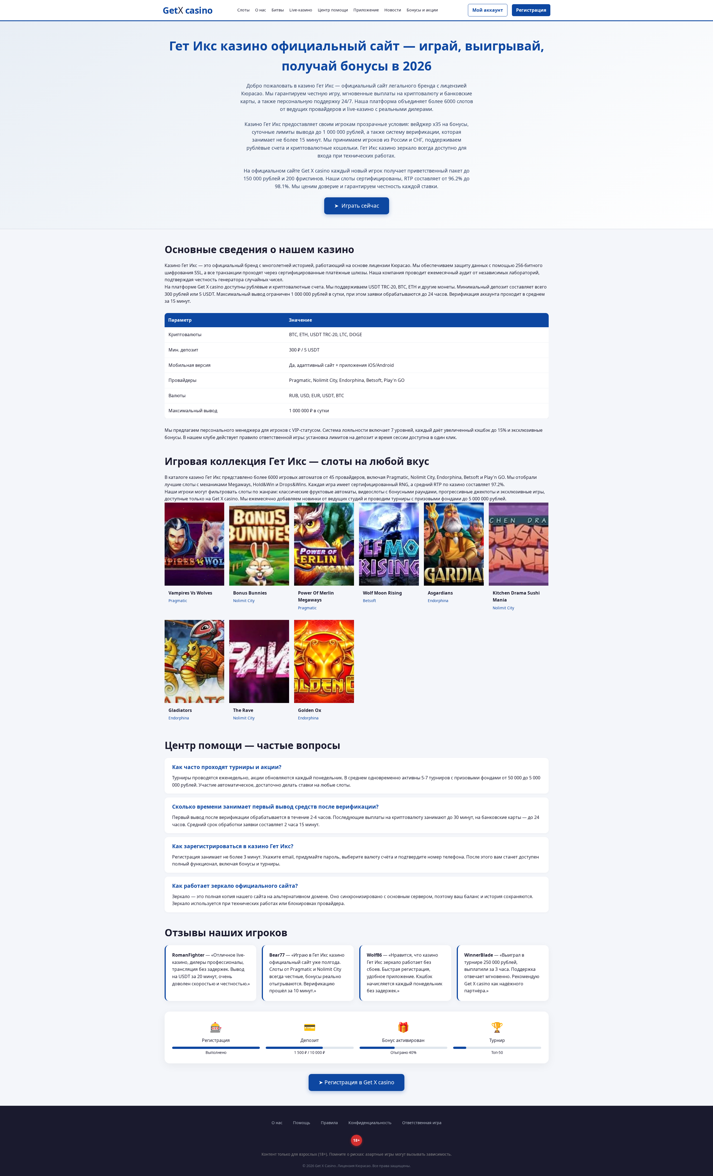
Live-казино (300, 10)
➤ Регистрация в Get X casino (356, 1082)
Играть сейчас (356, 205)
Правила (329, 1122)
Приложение (366, 10)
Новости (392, 10)
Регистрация (531, 10)
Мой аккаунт (487, 10)
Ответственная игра (421, 1122)
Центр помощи (333, 10)
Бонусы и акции (422, 10)
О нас (260, 10)
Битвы (278, 10)
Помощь (301, 1122)
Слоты (243, 10)
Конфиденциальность (370, 1122)
